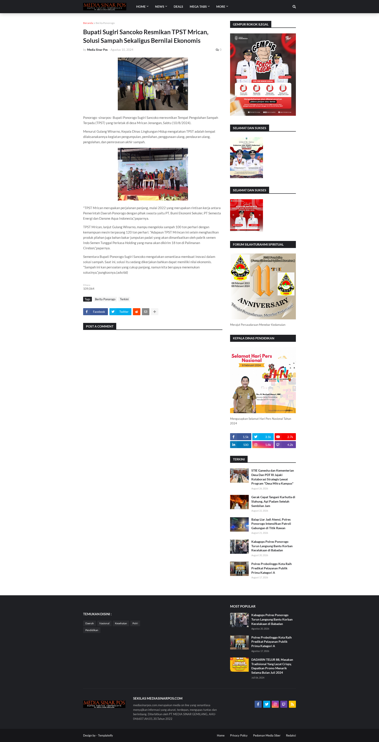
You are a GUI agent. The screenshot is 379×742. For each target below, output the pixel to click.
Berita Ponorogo (105, 23)
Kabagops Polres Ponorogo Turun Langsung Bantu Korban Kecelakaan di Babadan (272, 546)
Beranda (88, 23)
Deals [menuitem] (178, 6)
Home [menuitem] (141, 6)
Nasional (104, 623)
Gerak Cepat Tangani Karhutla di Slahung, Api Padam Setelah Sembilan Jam (273, 501)
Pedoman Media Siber (267, 735)
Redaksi (291, 735)
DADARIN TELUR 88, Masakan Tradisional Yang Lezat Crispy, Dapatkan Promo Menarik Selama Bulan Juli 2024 (272, 666)
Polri (135, 623)
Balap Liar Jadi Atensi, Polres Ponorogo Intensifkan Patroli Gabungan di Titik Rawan (271, 524)
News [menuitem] (159, 6)
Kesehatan (121, 623)
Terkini (124, 299)
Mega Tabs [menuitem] (198, 6)
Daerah (89, 623)
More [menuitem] (220, 6)
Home (221, 735)
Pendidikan (91, 630)
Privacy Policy (239, 735)
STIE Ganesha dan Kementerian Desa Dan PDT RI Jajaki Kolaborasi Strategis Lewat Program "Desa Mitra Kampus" (272, 477)
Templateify (105, 735)
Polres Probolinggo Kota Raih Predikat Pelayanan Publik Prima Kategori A (271, 568)
